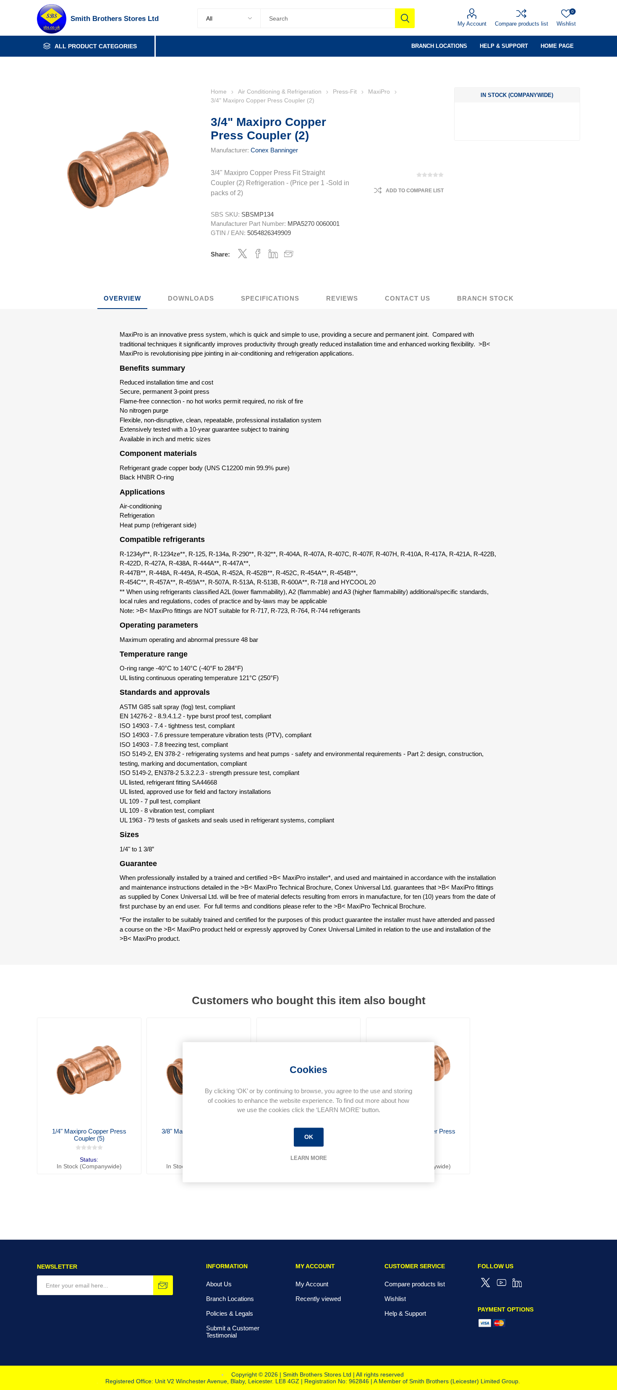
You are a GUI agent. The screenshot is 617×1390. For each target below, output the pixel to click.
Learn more (308, 1158)
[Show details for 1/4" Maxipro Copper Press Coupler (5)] (89, 1069)
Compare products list (521, 24)
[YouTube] (501, 1282)
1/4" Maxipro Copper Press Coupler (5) (89, 1135)
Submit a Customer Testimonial (232, 1332)
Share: (220, 254)
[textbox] (327, 18)
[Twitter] (485, 1282)
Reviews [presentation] (342, 298)
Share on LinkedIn (273, 253)
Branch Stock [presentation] (485, 298)
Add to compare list (415, 191)
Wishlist (395, 1298)
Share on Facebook (258, 253)
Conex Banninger (274, 150)
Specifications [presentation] (270, 298)
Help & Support (405, 1313)
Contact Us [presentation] (407, 298)
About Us (219, 1284)
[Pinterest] (517, 1282)
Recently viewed (318, 1298)
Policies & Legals (229, 1313)
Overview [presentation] (122, 298)
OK (308, 1136)
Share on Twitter (242, 253)
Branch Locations (230, 1298)
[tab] (122, 298)
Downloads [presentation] (191, 298)
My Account (472, 24)
